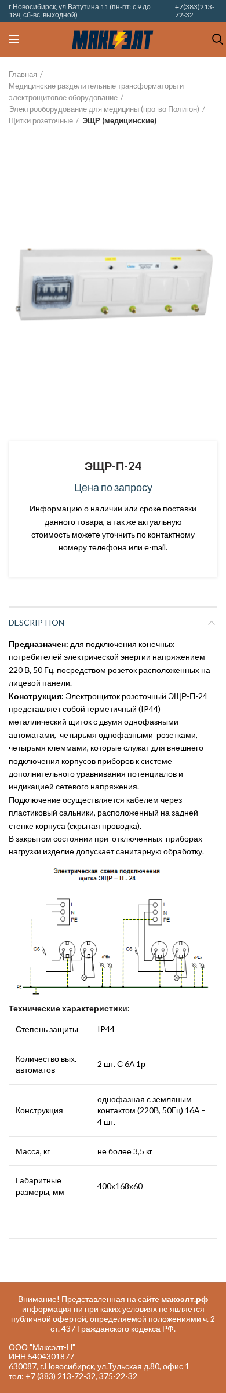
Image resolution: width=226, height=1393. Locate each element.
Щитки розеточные (41, 120)
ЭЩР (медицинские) (119, 120)
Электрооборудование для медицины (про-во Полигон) (104, 109)
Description (36, 622)
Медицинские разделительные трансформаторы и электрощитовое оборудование (96, 91)
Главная (23, 74)
